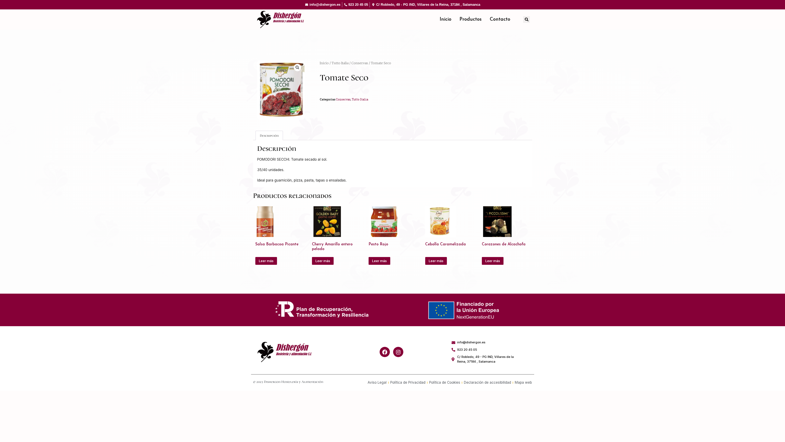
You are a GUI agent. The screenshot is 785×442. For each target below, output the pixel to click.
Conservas (359, 63)
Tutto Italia (340, 63)
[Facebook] (385, 352)
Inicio (445, 19)
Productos (471, 19)
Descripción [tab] (269, 135)
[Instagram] (398, 352)
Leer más (266, 261)
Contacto (500, 19)
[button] (526, 19)
